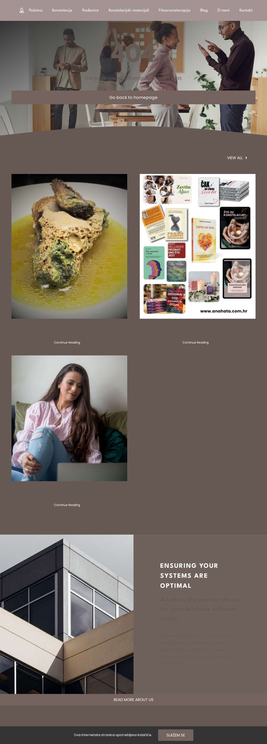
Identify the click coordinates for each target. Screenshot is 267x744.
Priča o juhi (24, 328)
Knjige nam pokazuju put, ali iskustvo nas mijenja (187, 328)
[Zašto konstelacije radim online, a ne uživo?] (69, 418)
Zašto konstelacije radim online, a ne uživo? (54, 491)
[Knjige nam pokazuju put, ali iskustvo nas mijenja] (198, 246)
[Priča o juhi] (69, 246)
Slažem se (175, 735)
